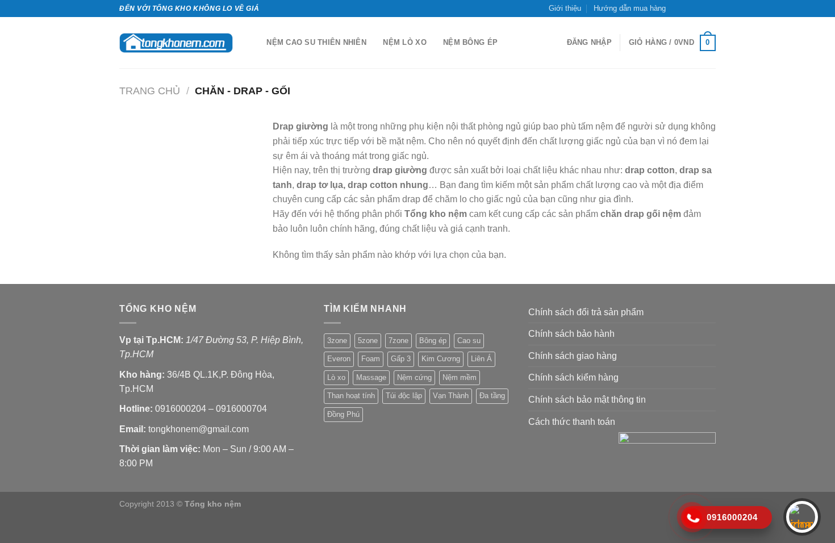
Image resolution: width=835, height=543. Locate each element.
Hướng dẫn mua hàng (630, 8)
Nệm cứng (414, 377)
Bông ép (432, 340)
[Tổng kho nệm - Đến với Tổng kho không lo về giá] (176, 43)
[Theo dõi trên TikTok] (688, 8)
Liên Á (481, 358)
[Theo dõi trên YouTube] (710, 8)
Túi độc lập (404, 395)
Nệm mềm (459, 377)
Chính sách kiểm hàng (573, 377)
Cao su (469, 340)
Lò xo (336, 377)
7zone (398, 340)
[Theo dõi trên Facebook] (677, 8)
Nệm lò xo (404, 42)
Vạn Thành (451, 395)
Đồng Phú (343, 414)
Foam (370, 358)
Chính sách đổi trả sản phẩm (586, 312)
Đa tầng (492, 395)
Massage (371, 377)
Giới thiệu (565, 8)
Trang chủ (149, 91)
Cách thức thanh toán (571, 422)
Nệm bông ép (470, 42)
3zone (337, 340)
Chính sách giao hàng (572, 356)
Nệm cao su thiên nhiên (316, 42)
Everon (338, 358)
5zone (368, 340)
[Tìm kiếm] (254, 42)
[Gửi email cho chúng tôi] (699, 8)
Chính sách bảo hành (571, 334)
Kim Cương (440, 358)
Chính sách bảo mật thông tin (587, 399)
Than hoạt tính (351, 395)
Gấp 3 (401, 358)
